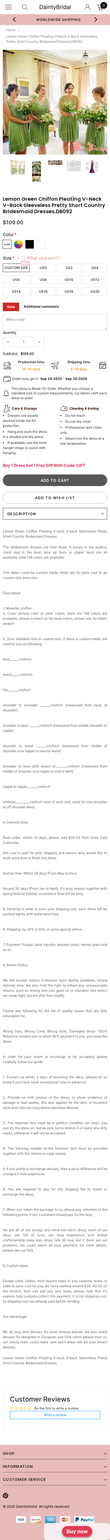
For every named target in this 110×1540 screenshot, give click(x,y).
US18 (69, 291)
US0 (43, 268)
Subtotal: (10, 353)
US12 (95, 279)
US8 (43, 279)
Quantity (9, 332)
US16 (43, 291)
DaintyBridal (55, 7)
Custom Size (16, 268)
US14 (16, 291)
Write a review (55, 1415)
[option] (55, 19)
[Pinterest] (5, 1495)
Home (11, 30)
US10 (69, 279)
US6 (16, 279)
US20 (95, 291)
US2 (69, 268)
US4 (94, 268)
